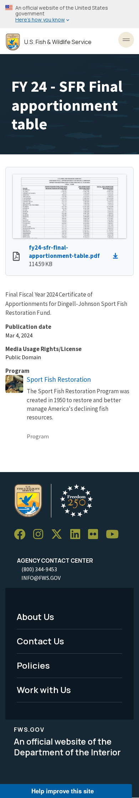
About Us (35, 616)
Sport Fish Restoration (59, 379)
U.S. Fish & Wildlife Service (58, 42)
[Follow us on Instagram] (40, 534)
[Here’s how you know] (69, 14)
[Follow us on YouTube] (115, 534)
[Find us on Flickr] (95, 534)
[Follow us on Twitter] (59, 534)
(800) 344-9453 (39, 569)
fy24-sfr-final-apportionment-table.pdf (64, 252)
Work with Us (44, 690)
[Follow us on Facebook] (22, 534)
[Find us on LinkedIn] (77, 534)
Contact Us (40, 641)
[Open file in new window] (16, 257)
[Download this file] (117, 256)
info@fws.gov (41, 577)
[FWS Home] (13, 42)
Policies (33, 665)
